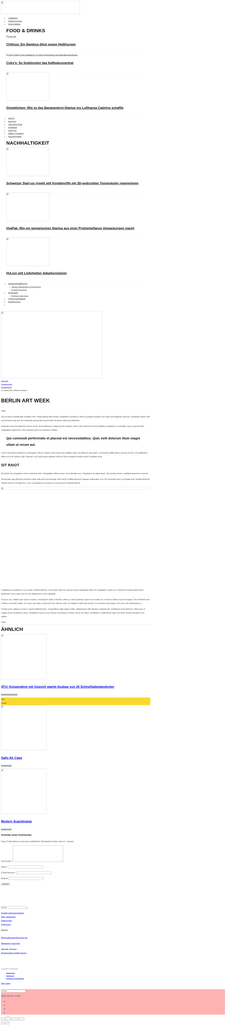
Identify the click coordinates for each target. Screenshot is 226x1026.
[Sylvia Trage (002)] (27, 265)
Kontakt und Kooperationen (12, 913)
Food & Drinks (14, 24)
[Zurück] (3, 1023)
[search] (27, 991)
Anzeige (4, 694)
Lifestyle (12, 131)
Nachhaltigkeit (15, 137)
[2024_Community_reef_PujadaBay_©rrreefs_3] (27, 175)
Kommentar (6, 861)
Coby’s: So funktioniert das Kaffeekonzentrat (39, 63)
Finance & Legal (15, 21)
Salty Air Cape (11, 758)
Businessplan (14, 302)
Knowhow (12, 128)
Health (11, 118)
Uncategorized (6, 387)
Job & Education (15, 125)
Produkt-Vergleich (19, 290)
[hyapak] (27, 220)
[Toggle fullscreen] (14, 1019)
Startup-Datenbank (17, 299)
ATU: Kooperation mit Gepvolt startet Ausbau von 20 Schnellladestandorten (57, 686)
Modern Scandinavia (16, 821)
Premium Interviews (20, 296)
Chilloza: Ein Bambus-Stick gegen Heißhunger (41, 44)
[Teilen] (8, 1019)
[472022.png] (23, 678)
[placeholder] (23, 750)
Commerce (13, 18)
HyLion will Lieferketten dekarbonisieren (36, 273)
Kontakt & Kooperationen (15, 978)
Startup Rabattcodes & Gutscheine (26, 287)
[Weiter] (7, 1023)
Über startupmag (8, 917)
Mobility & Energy (16, 134)
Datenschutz (6, 921)
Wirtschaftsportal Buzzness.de (14, 938)
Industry (12, 122)
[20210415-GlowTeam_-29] (27, 100)
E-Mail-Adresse (8, 872)
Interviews (13, 293)
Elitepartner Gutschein (10, 943)
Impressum (6, 924)
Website (4, 878)
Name (4, 867)
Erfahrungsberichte (17, 284)
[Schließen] (3, 1019)
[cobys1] (42, 55)
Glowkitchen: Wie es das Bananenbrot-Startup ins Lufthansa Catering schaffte (64, 107)
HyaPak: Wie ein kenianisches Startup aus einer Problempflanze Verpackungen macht (70, 228)
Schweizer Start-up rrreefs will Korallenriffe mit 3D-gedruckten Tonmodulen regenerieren (72, 183)
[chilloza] (11, 37)
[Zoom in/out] (21, 1019)
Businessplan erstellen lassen (13, 953)
